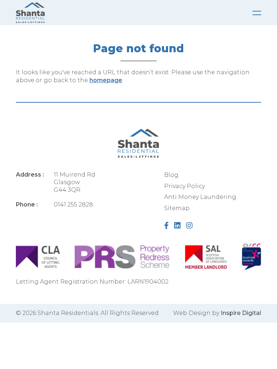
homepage (105, 80)
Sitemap (177, 208)
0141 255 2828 (73, 204)
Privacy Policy (184, 186)
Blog (171, 175)
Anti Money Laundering (200, 197)
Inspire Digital (241, 313)
